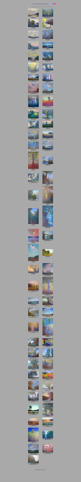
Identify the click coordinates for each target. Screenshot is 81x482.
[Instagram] (55, 3)
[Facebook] (53, 3)
